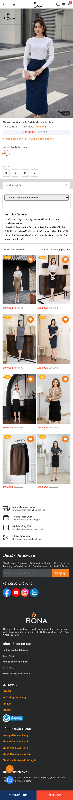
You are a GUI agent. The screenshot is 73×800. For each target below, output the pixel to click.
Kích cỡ (6, 166)
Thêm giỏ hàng (18, 795)
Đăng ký (60, 573)
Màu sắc (15, 147)
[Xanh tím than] (6, 153)
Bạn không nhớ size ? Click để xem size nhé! (30, 138)
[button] (69, 63)
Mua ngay (55, 795)
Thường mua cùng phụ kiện (55, 249)
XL (6, 173)
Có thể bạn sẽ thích (14, 249)
